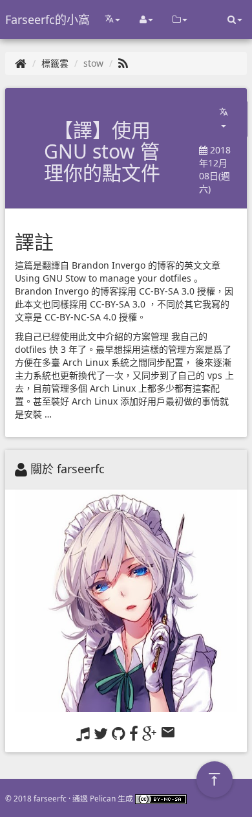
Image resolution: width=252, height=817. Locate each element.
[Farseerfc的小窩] (20, 63)
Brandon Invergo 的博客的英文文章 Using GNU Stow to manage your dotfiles (119, 271)
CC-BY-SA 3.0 (166, 291)
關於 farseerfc (67, 468)
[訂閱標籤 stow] (123, 63)
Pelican (103, 798)
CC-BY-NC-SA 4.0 (80, 317)
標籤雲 (54, 63)
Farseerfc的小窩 (47, 19)
